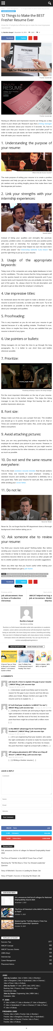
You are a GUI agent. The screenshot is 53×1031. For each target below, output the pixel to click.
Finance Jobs (19, 988)
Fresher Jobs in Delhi (11, 1014)
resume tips (42, 576)
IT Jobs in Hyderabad (11, 1005)
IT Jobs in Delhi (9, 1002)
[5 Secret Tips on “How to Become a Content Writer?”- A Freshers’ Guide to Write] (9, 656)
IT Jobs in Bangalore (38, 1002)
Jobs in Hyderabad (24, 980)
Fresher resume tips (18, 576)
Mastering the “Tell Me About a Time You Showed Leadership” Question (23, 864)
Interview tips (6, 957)
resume (33, 576)
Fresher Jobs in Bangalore (13, 1017)
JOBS (4, 975)
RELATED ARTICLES (17, 647)
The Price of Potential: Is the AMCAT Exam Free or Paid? (22, 858)
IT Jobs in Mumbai (23, 1002)
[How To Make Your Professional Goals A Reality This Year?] (26, 656)
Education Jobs (31, 988)
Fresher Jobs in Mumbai (28, 1014)
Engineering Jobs (23, 993)
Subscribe (46, 838)
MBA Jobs (34, 993)
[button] (49, 3)
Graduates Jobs (9, 996)
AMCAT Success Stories (10, 949)
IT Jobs (19, 986)
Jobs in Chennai (38, 980)
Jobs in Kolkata (20, 983)
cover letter (21, 483)
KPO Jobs (35, 986)
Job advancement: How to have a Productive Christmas (12, 598)
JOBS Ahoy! (5, 953)
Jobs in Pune (8, 983)
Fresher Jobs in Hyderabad (33, 1017)
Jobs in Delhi (22, 978)
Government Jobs (10, 991)
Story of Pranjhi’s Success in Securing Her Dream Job (20, 876)
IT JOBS (5, 1000)
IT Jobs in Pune (40, 1005)
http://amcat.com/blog (26, 624)
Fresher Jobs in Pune (30, 1019)
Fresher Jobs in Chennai (12, 1019)
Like (48, 828)
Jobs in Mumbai (34, 978)
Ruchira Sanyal (8, 32)
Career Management (8, 11)
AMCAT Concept (7, 946)
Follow (47, 833)
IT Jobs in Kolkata (10, 1008)
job (28, 576)
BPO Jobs (26, 986)
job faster (29, 569)
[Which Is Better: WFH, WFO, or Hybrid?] (44, 656)
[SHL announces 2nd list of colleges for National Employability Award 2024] (7, 900)
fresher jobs (6, 576)
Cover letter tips (41, 574)
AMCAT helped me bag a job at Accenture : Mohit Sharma (40, 598)
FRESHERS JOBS (9, 1011)
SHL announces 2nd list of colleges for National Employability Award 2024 (25, 852)
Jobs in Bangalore (10, 980)
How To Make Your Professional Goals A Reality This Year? (25, 666)
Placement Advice (7, 964)
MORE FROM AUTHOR (35, 647)
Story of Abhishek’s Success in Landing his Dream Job (21, 871)
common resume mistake (24, 471)
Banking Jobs (8, 988)
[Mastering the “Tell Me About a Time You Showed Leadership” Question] (7, 924)
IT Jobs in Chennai (27, 1005)
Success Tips (6, 942)
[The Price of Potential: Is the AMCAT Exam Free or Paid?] (7, 912)
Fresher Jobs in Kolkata (12, 1022)
